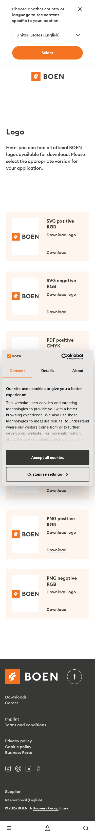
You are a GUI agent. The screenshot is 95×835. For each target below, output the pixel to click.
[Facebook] (40, 770)
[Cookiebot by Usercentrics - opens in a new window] (67, 356)
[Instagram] (10, 770)
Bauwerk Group (46, 808)
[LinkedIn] (30, 770)
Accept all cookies (47, 457)
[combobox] (48, 35)
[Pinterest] (20, 770)
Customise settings (44, 474)
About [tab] (77, 370)
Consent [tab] (17, 370)
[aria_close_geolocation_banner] (80, 9)
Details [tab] (47, 370)
